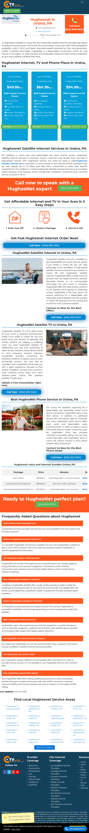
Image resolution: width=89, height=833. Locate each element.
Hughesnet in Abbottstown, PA (34, 708)
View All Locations (44, 747)
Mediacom (33, 782)
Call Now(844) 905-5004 (74, 28)
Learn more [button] (15, 829)
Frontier (32, 776)
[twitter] (9, 772)
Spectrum (33, 765)
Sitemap (84, 788)
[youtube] (17, 772)
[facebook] (5, 772)
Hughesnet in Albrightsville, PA (79, 732)
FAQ (82, 785)
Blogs (83, 770)
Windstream (34, 771)
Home (83, 762)
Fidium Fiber (34, 779)
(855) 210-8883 (12, 11)
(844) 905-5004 (44, 31)
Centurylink (34, 768)
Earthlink (33, 785)
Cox (30, 774)
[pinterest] (13, 772)
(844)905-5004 (44, 127)
